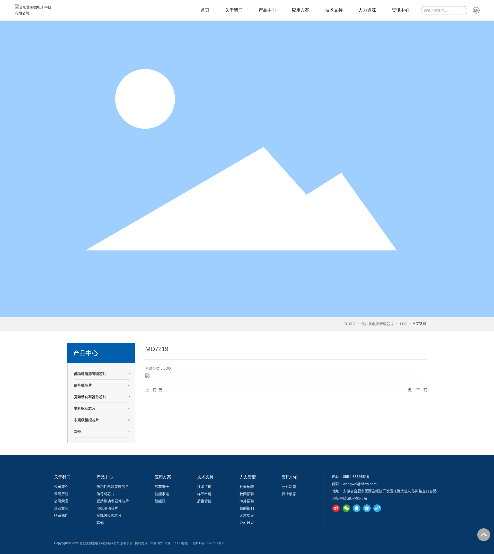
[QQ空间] (367, 508)
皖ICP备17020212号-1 (209, 543)
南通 (167, 543)
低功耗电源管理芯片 (377, 324)
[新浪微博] (336, 508)
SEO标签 (181, 543)
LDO (404, 324)
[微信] (346, 508)
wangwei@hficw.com (360, 484)
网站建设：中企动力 (149, 543)
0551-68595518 (356, 477)
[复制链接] (377, 508)
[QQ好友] (356, 508)
